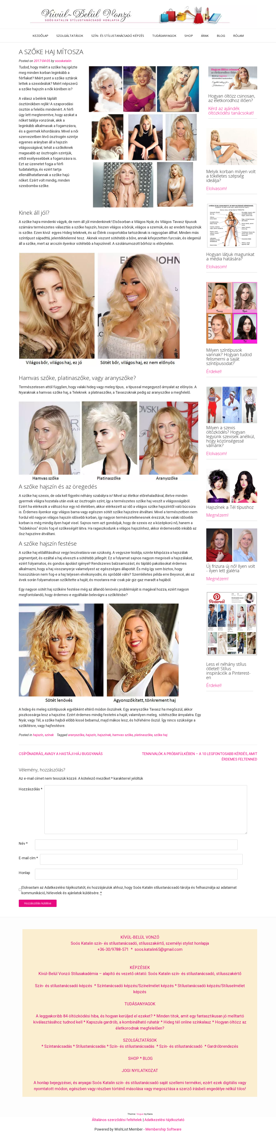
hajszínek (104, 735)
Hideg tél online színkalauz (187, 1022)
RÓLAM (238, 36)
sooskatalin (63, 61)
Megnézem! (217, 515)
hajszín (38, 735)
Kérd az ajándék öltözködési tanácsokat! (231, 110)
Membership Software (163, 1129)
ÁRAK (205, 36)
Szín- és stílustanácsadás (132, 1046)
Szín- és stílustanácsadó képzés (63, 985)
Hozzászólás (30, 789)
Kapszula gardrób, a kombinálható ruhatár (123, 1022)
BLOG (221, 36)
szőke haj (160, 735)
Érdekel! (214, 371)
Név (23, 843)
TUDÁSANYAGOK (164, 36)
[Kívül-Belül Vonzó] (138, 14)
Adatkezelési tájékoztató (164, 1120)
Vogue (140, 1114)
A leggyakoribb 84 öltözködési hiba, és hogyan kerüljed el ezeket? (94, 1016)
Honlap (24, 873)
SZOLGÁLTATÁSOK (69, 36)
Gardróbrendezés (222, 1046)
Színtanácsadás (58, 1046)
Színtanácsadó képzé (116, 985)
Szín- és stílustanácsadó (180, 1046)
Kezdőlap (40, 36)
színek (49, 735)
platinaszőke (143, 735)
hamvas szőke (122, 735)
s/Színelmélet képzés (155, 985)
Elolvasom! (216, 188)
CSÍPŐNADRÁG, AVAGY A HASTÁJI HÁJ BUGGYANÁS (61, 754)
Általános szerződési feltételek (117, 1120)
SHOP (188, 36)
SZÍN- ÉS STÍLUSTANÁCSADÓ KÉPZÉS (117, 36)
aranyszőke (76, 735)
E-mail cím (28, 858)
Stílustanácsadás (91, 1046)
